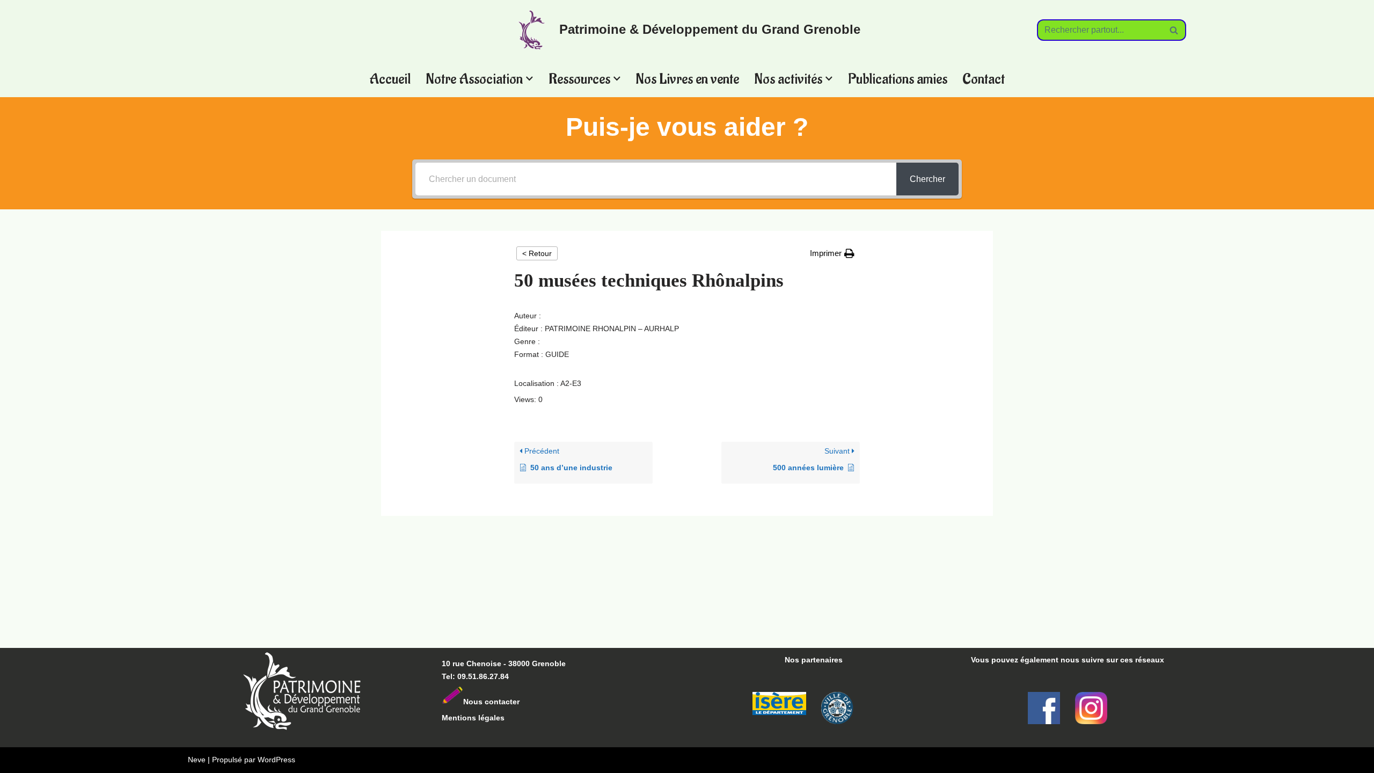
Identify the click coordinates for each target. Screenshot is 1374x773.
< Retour (537, 253)
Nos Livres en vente (687, 78)
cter (513, 701)
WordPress (276, 759)
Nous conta (484, 701)
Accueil (390, 78)
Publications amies (897, 78)
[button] (529, 79)
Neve (197, 759)
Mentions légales (473, 717)
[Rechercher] (1174, 30)
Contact (983, 78)
